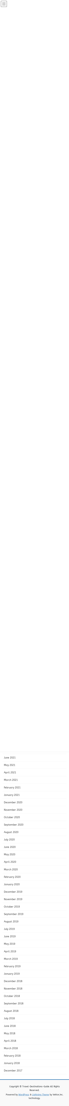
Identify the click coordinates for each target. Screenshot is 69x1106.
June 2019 (10, 936)
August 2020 (11, 832)
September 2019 (13, 914)
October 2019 (12, 906)
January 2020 (12, 884)
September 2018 (13, 1003)
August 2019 (11, 921)
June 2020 (10, 847)
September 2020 (13, 824)
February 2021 (12, 787)
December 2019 (13, 891)
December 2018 (13, 981)
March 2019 (11, 958)
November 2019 (13, 899)
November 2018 (13, 988)
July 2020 (9, 839)
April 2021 (10, 772)
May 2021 (9, 765)
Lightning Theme (40, 1094)
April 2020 (10, 861)
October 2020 (12, 817)
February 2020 (12, 877)
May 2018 (9, 1033)
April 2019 (10, 951)
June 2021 (10, 757)
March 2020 (11, 869)
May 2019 (9, 943)
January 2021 (12, 795)
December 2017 (13, 1070)
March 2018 (11, 1048)
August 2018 (11, 1011)
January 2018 (12, 1063)
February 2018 (12, 1055)
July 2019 (9, 929)
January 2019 (12, 973)
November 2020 (13, 809)
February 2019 (12, 966)
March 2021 (11, 780)
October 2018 (12, 996)
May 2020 (9, 854)
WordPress (23, 1094)
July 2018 (9, 1018)
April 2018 (10, 1040)
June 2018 (10, 1026)
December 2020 (13, 802)
